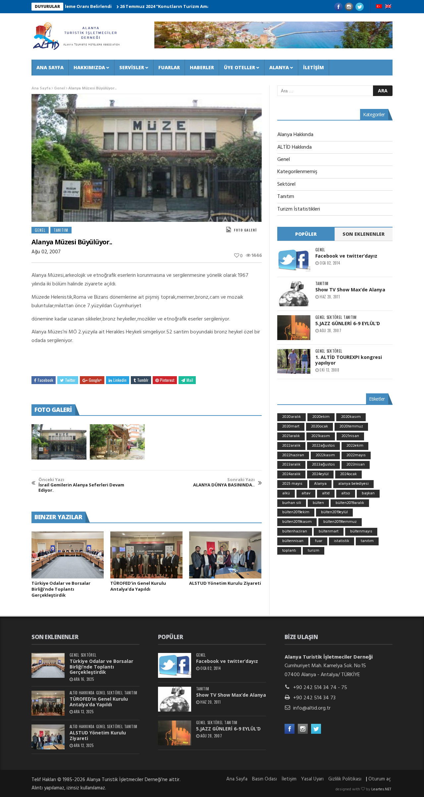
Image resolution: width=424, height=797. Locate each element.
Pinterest (167, 380)
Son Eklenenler (364, 234)
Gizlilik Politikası (344, 779)
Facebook (45, 380)
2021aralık (291, 436)
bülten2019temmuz (340, 522)
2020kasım (351, 417)
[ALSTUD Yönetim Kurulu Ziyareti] (225, 554)
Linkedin (120, 380)
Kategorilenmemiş (297, 172)
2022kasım (325, 455)
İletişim (313, 67)
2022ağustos (323, 445)
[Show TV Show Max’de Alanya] (293, 293)
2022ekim (354, 445)
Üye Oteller (239, 67)
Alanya (279, 67)
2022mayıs (356, 455)
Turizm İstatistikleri (298, 209)
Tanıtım (61, 230)
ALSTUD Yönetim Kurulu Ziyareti (225, 583)
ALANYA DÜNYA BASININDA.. (224, 482)
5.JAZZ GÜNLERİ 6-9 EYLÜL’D (347, 323)
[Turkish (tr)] (379, 7)
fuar (318, 541)
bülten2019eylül (334, 512)
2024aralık (291, 474)
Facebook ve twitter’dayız (346, 256)
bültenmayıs (361, 531)
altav (305, 493)
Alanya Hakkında (295, 134)
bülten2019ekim (295, 512)
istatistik (341, 541)
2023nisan (355, 464)
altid (326, 493)
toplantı (289, 550)
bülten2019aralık (350, 503)
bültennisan (292, 541)
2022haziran (293, 455)
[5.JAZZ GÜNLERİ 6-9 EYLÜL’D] (293, 327)
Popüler (306, 234)
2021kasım (320, 436)
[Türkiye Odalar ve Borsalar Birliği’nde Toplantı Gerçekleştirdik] (67, 554)
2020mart (290, 426)
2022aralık (291, 445)
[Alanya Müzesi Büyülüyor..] (58, 442)
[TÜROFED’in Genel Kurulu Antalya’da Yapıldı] (146, 554)
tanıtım (367, 541)
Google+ (95, 380)
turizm (313, 550)
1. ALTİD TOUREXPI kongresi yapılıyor (348, 360)
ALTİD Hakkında (294, 147)
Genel (59, 88)
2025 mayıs (292, 483)
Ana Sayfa (50, 67)
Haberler (202, 67)
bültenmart (329, 531)
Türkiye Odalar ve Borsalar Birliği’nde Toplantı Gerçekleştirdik (60, 589)
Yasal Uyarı (312, 779)
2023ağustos (323, 464)
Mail (189, 380)
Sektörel (286, 184)
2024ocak (348, 474)
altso (345, 493)
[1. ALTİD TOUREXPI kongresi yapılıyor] (293, 361)
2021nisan (350, 436)
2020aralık (291, 417)
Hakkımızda (89, 67)
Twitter (70, 380)
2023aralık (291, 464)
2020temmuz (351, 426)
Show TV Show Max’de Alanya (350, 289)
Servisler (131, 67)
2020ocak (319, 426)
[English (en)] (388, 7)
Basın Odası (264, 779)
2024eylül (320, 474)
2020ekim (321, 417)
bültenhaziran (294, 531)
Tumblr (142, 380)
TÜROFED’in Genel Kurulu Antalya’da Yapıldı (138, 586)
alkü (286, 493)
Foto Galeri (245, 229)
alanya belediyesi (353, 483)
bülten (318, 503)
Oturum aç (379, 779)
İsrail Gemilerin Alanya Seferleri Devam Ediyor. (81, 485)
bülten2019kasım (297, 522)
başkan (368, 493)
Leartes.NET (381, 789)
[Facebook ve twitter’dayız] (293, 260)
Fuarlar (169, 67)
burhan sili (291, 503)
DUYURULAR (47, 6)
